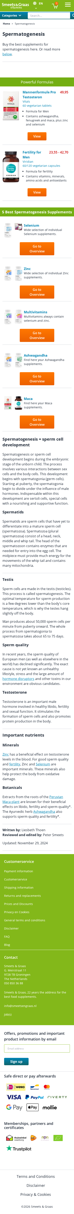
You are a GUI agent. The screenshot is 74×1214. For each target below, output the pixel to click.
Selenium (31, 225)
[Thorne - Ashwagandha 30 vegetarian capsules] (18, 369)
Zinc (27, 269)
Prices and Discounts (18, 904)
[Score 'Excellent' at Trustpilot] (18, 1148)
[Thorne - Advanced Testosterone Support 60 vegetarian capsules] (8, 282)
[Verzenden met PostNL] (33, 1138)
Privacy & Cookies (36, 1194)
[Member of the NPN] (45, 1138)
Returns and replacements (22, 896)
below (7, 54)
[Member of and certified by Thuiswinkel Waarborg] (16, 1138)
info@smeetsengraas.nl (20, 1006)
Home (6, 23)
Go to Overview (37, 248)
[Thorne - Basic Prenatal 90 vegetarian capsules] (18, 326)
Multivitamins (35, 312)
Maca (28, 398)
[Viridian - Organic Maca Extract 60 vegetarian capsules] (18, 412)
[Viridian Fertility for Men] (11, 175)
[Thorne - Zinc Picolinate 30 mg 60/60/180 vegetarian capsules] (18, 282)
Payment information (18, 871)
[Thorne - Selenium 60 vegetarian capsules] (8, 239)
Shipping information (19, 887)
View (37, 136)
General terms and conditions (24, 920)
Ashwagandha (35, 355)
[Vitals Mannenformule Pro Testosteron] (11, 117)
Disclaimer (11, 928)
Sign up (16, 1061)
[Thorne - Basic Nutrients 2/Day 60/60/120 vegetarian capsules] (8, 326)
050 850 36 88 (13, 983)
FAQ (7, 936)
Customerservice (15, 879)
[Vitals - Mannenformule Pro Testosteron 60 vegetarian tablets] (8, 412)
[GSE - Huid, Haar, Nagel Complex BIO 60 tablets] (18, 239)
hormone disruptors (18, 678)
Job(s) (8, 1014)
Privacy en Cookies (16, 912)
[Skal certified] (58, 1138)
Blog (7, 945)
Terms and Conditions (36, 1176)
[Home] (15, 6)
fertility (14, 764)
